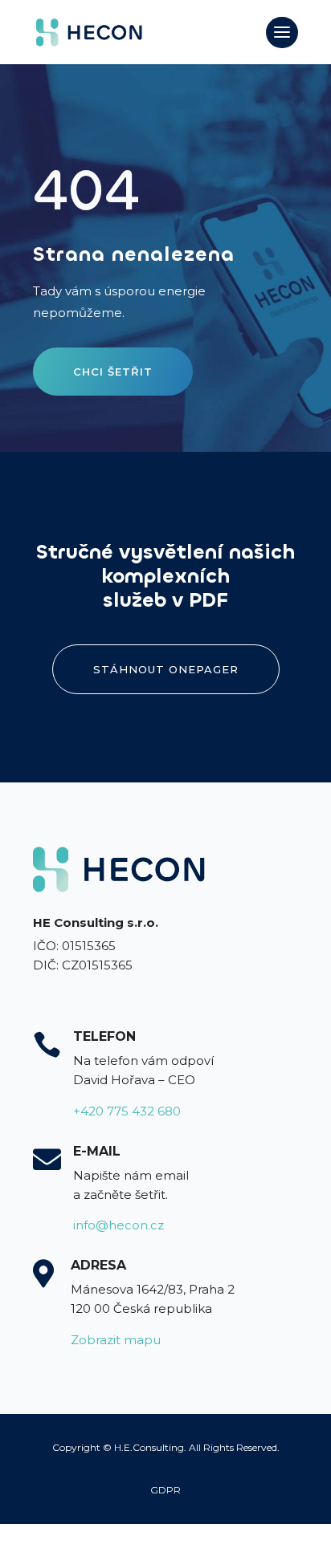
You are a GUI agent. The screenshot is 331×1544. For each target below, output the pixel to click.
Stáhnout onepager (166, 669)
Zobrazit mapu (116, 1339)
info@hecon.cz (118, 1225)
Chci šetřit (113, 371)
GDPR (165, 1490)
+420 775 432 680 (127, 1111)
